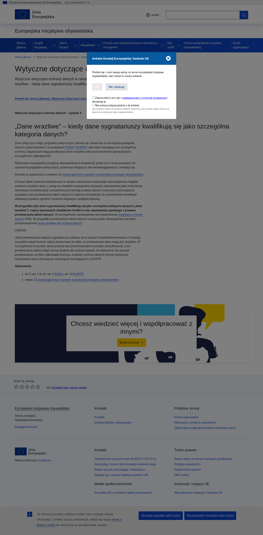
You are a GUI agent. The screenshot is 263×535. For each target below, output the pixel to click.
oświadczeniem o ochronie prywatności (144, 97)
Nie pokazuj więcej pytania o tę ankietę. (117, 105)
